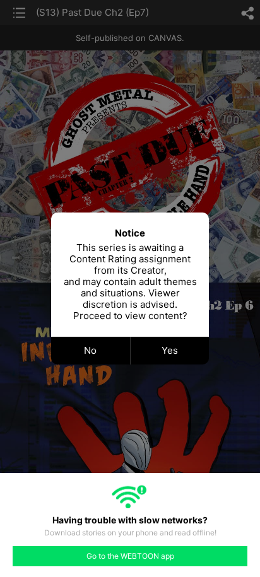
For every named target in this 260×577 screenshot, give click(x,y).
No (90, 350)
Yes (170, 350)
